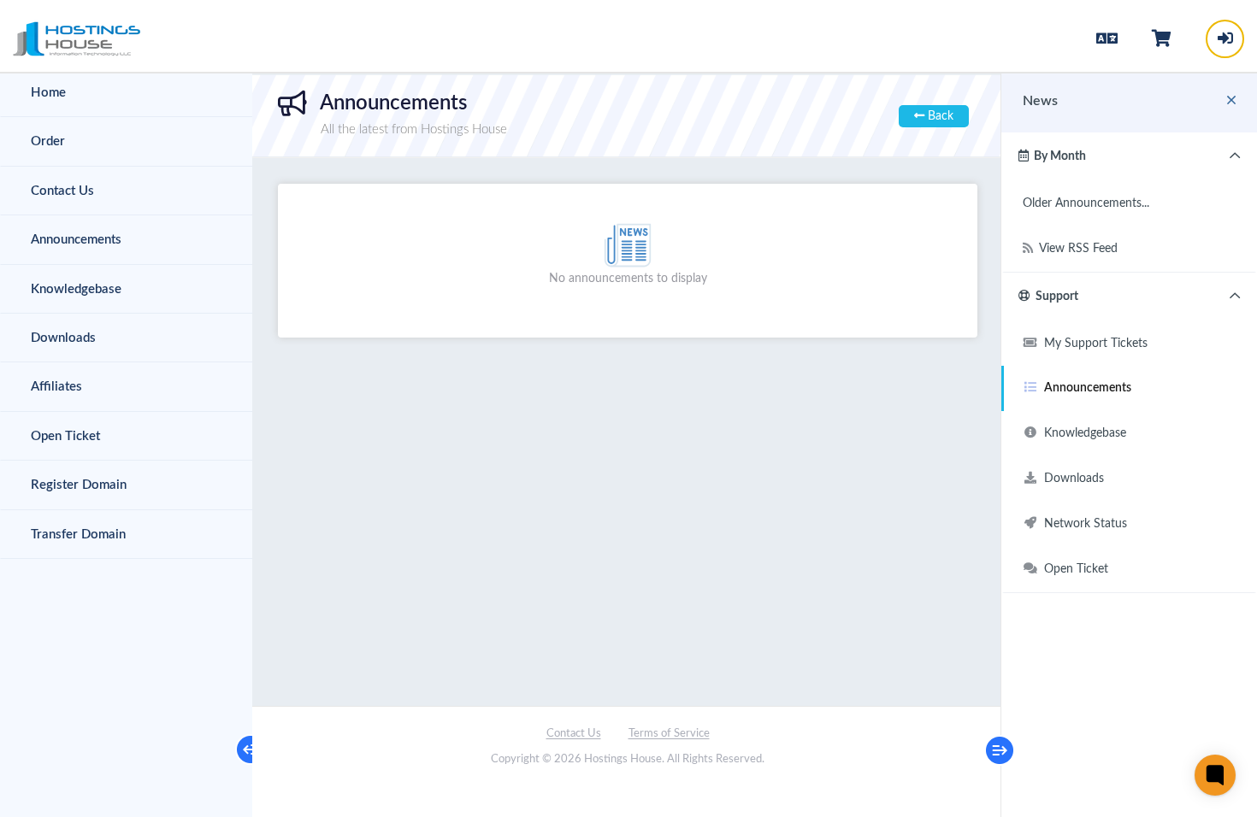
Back (938, 116)
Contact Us (573, 733)
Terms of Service (669, 733)
